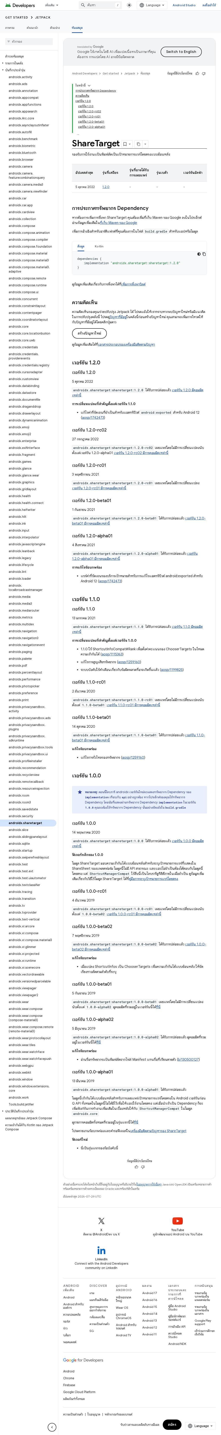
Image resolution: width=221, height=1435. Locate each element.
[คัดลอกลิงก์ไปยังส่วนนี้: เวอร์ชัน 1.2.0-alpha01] (117, 536)
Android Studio (184, 5)
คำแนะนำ (32, 28)
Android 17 (149, 1293)
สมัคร (172, 1425)
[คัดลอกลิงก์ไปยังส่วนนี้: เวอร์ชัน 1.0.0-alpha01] (117, 1072)
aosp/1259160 (129, 662)
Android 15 (149, 1307)
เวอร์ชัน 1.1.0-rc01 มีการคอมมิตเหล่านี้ (133, 705)
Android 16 (149, 1300)
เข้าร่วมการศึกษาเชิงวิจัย (205, 1332)
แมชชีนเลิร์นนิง (99, 1300)
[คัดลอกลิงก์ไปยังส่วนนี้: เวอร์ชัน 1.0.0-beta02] (116, 926)
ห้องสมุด (77, 28)
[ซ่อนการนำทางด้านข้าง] (52, 1427)
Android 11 (149, 1334)
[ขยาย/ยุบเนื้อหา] (89, 85)
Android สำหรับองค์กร (73, 1306)
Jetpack (43, 17)
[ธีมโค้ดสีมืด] (199, 254)
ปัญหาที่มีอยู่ (118, 317)
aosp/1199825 (172, 670)
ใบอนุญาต (93, 1414)
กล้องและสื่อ (97, 1317)
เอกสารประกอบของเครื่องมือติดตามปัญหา (126, 344)
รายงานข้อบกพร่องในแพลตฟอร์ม (202, 1296)
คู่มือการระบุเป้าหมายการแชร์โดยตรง (153, 879)
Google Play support (203, 1322)
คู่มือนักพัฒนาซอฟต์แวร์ (177, 1318)
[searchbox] (29, 41)
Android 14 (149, 1314)
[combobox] (100, 5)
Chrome (68, 1378)
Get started (16, 17)
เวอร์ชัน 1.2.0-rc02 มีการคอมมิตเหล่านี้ (141, 453)
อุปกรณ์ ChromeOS (123, 1316)
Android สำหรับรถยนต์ (126, 1326)
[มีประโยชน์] (197, 73)
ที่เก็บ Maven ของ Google (118, 223)
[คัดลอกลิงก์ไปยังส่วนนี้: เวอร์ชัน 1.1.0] (104, 599)
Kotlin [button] (99, 246)
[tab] (81, 246)
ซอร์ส (66, 1321)
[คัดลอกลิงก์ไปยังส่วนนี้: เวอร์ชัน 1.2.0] (104, 363)
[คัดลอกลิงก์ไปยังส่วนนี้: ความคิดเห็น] (102, 302)
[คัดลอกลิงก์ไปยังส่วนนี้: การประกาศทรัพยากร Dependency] (152, 208)
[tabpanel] (139, 263)
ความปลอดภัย (72, 1314)
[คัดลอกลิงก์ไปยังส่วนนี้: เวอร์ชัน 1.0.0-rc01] (111, 891)
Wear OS (122, 1308)
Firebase (69, 1385)
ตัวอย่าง (55, 28)
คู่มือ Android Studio (177, 1307)
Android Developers (84, 73)
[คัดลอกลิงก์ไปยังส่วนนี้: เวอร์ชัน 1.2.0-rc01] (110, 465)
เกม (92, 1293)
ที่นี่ (158, 1007)
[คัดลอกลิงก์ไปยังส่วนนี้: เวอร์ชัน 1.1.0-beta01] (115, 717)
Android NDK (177, 1344)
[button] (28, 63)
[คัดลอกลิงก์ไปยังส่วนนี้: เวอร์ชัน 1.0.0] (105, 776)
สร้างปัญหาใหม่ (89, 333)
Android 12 (149, 1327)
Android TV (123, 1335)
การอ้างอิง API (176, 1327)
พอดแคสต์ (69, 1342)
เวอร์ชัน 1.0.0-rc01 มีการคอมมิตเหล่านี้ (134, 914)
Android (68, 1297)
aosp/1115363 (112, 654)
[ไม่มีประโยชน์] (203, 73)
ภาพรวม (10, 28)
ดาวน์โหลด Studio (175, 1335)
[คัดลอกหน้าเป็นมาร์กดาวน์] (138, 144)
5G (92, 1331)
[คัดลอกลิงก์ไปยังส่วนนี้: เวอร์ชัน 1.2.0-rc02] (111, 430)
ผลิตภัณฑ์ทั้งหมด (74, 1399)
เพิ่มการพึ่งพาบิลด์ (133, 284)
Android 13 (149, 1320)
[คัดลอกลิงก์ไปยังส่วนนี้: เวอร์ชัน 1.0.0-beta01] (116, 984)
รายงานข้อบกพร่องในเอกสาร (202, 1310)
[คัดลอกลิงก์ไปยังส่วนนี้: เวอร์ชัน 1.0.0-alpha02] (118, 1019)
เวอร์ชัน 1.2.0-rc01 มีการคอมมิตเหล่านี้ (99, 488)
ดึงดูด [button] (80, 246)
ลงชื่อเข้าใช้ (209, 5)
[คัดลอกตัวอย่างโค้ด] (204, 254)
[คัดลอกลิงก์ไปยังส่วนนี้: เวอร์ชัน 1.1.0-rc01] (110, 682)
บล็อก (67, 1335)
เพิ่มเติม (50, 5)
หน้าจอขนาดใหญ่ (123, 1299)
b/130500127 (188, 1059)
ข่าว (65, 1328)
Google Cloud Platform (79, 1392)
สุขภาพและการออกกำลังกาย (99, 1308)
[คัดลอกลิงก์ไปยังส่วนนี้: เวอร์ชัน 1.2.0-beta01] (115, 501)
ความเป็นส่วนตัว (99, 1324)
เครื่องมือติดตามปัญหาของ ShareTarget (158, 1131)
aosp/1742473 (93, 418)
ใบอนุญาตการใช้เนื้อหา (149, 1184)
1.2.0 (106, 187)
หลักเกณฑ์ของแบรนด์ (118, 1414)
